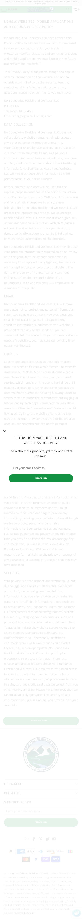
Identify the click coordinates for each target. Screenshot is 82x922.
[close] (4, 431)
